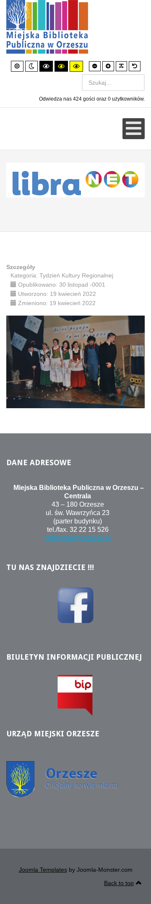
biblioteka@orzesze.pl (77, 537)
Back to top (119, 883)
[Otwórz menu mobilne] (133, 128)
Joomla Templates (43, 869)
